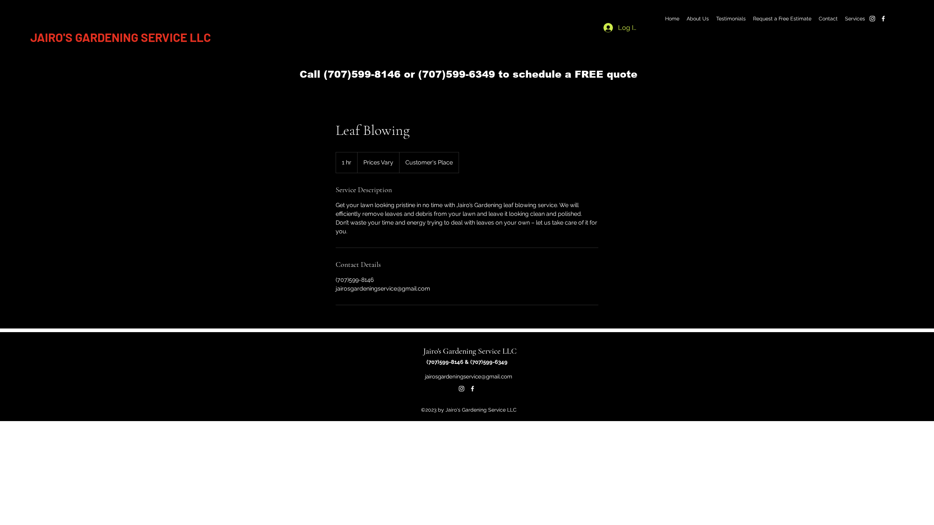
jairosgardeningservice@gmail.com (468, 376)
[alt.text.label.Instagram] (872, 18)
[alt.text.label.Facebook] (883, 18)
